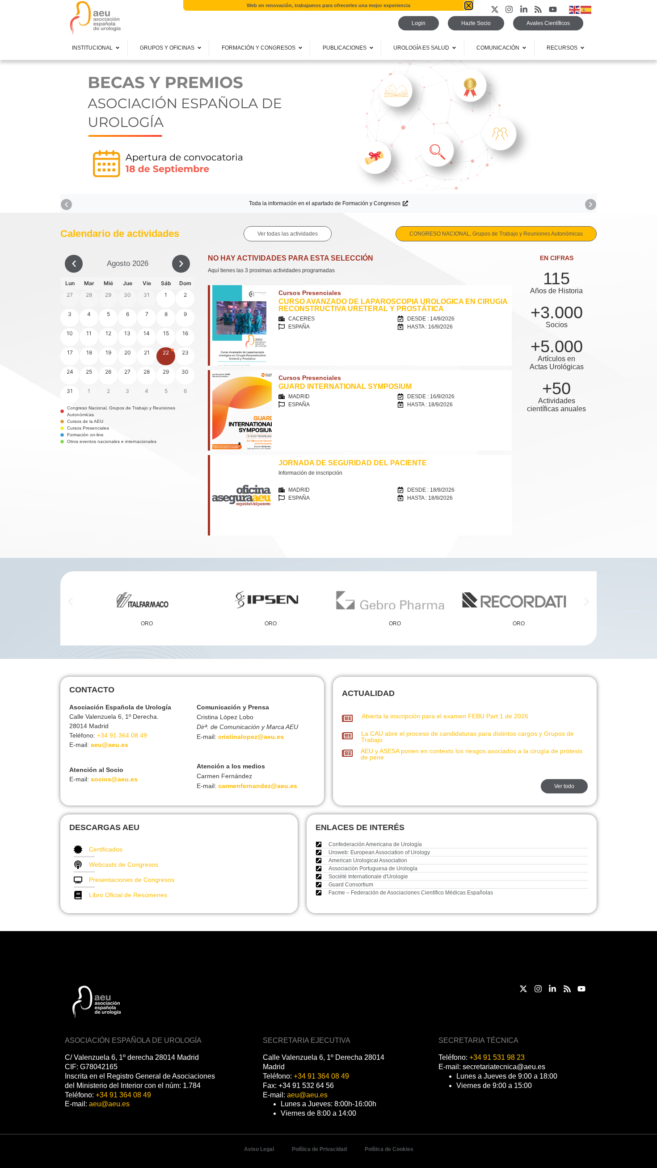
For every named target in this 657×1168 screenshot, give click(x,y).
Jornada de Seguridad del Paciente (352, 463)
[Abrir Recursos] (582, 48)
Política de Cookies (389, 1149)
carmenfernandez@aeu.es (257, 785)
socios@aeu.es (114, 779)
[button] (66, 204)
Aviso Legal (259, 1149)
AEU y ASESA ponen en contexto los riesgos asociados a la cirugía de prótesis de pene (471, 754)
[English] (575, 9)
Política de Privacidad (319, 1149)
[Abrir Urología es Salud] (454, 48)
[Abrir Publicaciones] (371, 48)
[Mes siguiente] (181, 264)
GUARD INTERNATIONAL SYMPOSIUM (345, 386)
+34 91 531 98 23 (497, 1057)
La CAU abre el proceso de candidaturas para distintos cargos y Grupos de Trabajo (467, 736)
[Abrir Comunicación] (524, 48)
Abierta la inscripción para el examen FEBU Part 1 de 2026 (445, 716)
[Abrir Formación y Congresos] (300, 48)
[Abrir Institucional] (117, 48)
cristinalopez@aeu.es (251, 736)
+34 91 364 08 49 (122, 735)
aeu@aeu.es (109, 744)
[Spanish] (586, 9)
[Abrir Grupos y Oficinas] (199, 48)
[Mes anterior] (74, 264)
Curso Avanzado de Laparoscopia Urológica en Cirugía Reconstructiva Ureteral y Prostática (392, 305)
